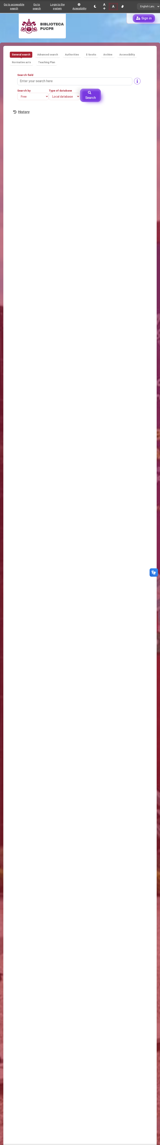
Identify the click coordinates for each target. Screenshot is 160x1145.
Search (90, 98)
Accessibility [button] (127, 54)
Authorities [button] (72, 54)
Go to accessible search (14, 6)
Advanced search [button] (47, 54)
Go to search (37, 6)
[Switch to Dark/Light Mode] (95, 6)
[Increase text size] (104, 6)
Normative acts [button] (21, 62)
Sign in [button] (146, 18)
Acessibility (79, 8)
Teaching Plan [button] (46, 62)
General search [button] (21, 54)
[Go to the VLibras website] (122, 6)
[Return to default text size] (113, 6)
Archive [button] (107, 54)
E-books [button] (91, 54)
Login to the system (57, 6)
